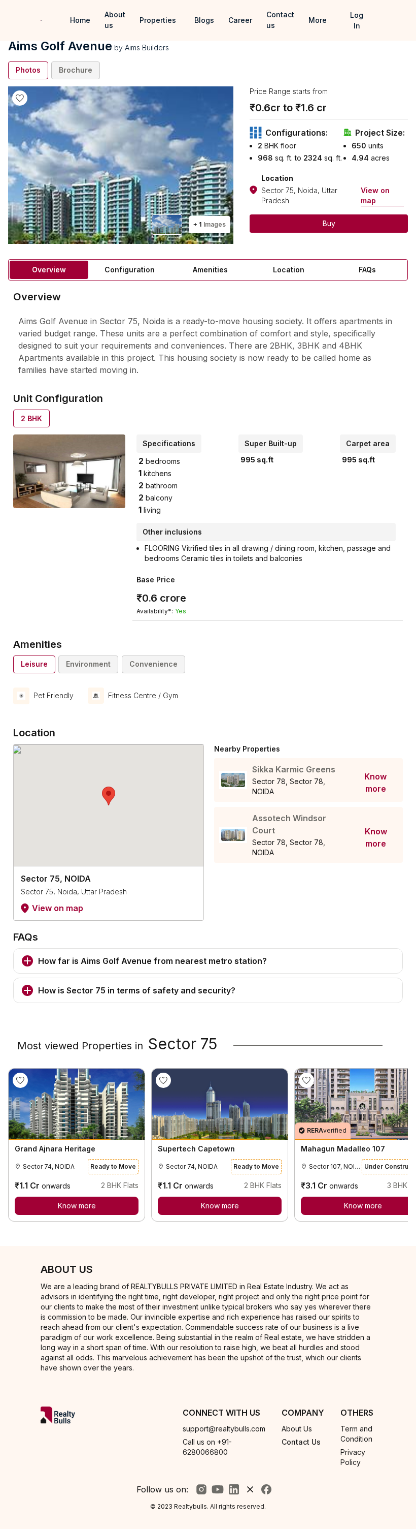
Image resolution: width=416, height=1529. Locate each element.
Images (209, 224)
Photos (28, 70)
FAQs (367, 269)
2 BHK (31, 418)
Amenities (210, 269)
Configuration (130, 269)
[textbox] (208, 345)
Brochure (75, 70)
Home (80, 20)
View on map (375, 195)
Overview (49, 269)
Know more (375, 782)
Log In (356, 20)
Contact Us (301, 1442)
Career (240, 20)
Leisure (34, 664)
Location (288, 269)
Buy (329, 223)
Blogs (204, 20)
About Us (297, 1428)
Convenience (153, 664)
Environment (88, 664)
